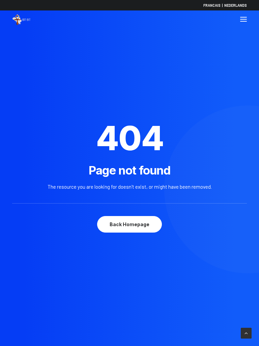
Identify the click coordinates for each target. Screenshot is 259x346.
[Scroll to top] (246, 332)
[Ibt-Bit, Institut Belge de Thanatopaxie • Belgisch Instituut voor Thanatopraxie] (21, 19)
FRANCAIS (212, 5)
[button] (243, 19)
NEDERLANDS (235, 5)
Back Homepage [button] (129, 224)
